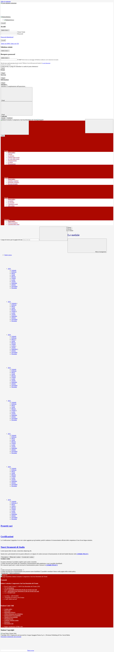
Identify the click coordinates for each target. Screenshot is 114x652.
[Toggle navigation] (15, 128)
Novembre (14, 286)
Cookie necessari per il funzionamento (12, 570)
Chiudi (3, 73)
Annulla (3, 118)
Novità (69, 229)
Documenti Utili (8, 623)
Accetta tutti (28, 557)
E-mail (19, 59)
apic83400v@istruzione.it (22, 589)
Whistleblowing (8, 619)
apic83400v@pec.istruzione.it (23, 591)
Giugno (13, 278)
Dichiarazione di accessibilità (12, 615)
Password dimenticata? (7, 37)
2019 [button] (9, 500)
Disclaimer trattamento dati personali (11, 636)
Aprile (13, 275)
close (2, 135)
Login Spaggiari (46, 63)
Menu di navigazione (100, 251)
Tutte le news (8, 255)
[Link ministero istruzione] (8, 3)
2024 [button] (9, 334)
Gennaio (13, 270)
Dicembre (14, 288)
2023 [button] (9, 367)
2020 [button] (9, 466)
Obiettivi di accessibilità (11, 617)
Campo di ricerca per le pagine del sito (11, 240)
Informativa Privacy (9, 612)
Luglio (13, 280)
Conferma (9, 118)
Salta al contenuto (6, 1)
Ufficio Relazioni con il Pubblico (13, 614)
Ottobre (13, 284)
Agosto (13, 281)
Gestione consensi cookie (11, 620)
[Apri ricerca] (99, 126)
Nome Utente (21, 32)
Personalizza (4, 557)
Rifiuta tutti (15, 557)
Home (69, 227)
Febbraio (13, 272)
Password (20, 34)
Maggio (13, 276)
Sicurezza (7, 622)
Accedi (3, 23)
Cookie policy (8, 609)
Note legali (7, 610)
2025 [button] (9, 301)
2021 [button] (9, 433)
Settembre (14, 283)
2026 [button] (9, 268)
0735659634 (10, 588)
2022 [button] (9, 400)
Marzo (13, 273)
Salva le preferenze (15, 573)
